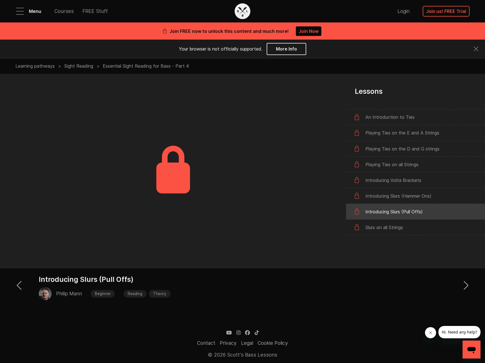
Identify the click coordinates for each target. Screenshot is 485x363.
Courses (64, 11)
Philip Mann (69, 293)
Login (403, 11)
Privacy (228, 343)
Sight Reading (78, 66)
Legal (247, 343)
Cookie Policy (273, 343)
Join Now (309, 31)
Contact (206, 343)
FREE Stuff (95, 11)
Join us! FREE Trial (446, 11)
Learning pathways (35, 66)
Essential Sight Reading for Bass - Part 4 (146, 66)
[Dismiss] (476, 49)
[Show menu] (19, 11)
